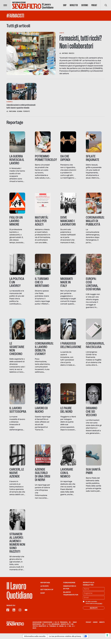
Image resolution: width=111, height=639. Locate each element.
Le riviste (44, 586)
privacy (99, 603)
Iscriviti (93, 608)
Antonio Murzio (68, 53)
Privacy (88, 622)
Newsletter (74, 5)
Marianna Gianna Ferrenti (19, 111)
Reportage (45, 582)
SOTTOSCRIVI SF (46, 589)
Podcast (94, 5)
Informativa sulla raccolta (34, 636)
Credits (101, 622)
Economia (10, 102)
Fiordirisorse (69, 582)
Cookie (95, 622)
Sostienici (84, 5)
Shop (64, 5)
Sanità (61, 33)
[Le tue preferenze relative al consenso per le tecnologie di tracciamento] (107, 635)
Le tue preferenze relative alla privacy (65, 636)
